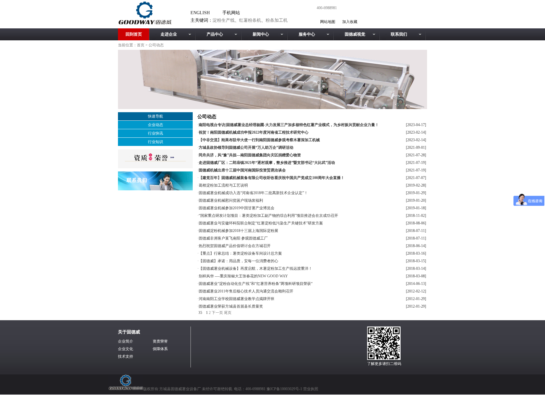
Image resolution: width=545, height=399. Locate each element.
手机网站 (231, 12)
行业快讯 (155, 133)
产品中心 (215, 34)
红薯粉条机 (250, 20)
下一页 (217, 312)
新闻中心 (261, 34)
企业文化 (125, 349)
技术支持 (125, 356)
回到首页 (134, 34)
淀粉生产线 (224, 20)
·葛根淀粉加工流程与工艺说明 (222, 185)
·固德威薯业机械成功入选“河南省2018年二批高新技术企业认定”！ (252, 193)
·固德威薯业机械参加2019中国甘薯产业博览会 (235, 208)
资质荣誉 (160, 341)
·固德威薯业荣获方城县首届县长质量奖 (230, 306)
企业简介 (125, 341)
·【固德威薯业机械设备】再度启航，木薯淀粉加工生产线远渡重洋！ (254, 268)
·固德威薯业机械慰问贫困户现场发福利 (230, 200)
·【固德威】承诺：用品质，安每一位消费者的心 (237, 261)
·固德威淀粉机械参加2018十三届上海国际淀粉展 (237, 230)
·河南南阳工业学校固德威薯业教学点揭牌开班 (235, 299)
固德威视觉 (355, 34)
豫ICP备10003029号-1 (285, 389)
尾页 (227, 312)
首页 (140, 45)
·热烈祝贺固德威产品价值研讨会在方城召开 (234, 246)
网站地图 (327, 22)
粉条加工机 (277, 20)
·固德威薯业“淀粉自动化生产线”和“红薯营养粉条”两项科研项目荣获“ (255, 283)
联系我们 (399, 34)
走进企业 (169, 34)
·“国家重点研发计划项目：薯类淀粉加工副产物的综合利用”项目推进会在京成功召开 (267, 215)
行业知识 (155, 142)
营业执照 (310, 389)
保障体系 (160, 349)
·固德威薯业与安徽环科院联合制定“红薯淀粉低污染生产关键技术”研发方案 (260, 223)
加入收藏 (349, 22)
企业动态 (155, 125)
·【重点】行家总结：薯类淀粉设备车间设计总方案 (239, 253)
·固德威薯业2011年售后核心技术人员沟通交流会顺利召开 (245, 291)
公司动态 (156, 45)
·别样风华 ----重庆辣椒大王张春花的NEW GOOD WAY (242, 276)
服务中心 (307, 34)
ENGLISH (200, 12)
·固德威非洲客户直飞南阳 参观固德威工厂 (232, 238)
